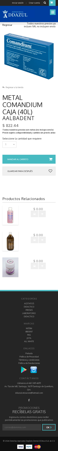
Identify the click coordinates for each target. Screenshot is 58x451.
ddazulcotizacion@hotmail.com (29, 393)
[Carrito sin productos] (52, 3)
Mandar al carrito (17, 159)
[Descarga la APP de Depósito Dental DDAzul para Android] (25, 369)
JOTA (29, 338)
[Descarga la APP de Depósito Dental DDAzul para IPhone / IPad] (33, 369)
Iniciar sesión (18, 3)
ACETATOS (29, 303)
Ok (48, 427)
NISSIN (29, 328)
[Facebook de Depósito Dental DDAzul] (29, 400)
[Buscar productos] (45, 3)
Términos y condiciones (29, 360)
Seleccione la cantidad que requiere (22, 138)
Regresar (7, 24)
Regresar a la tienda (14, 87)
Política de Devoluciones (29, 363)
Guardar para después (20, 171)
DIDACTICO (29, 307)
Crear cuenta (34, 3)
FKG (29, 335)
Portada (29, 353)
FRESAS (29, 310)
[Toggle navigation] (53, 12)
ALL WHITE (29, 341)
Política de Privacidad (29, 356)
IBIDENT (29, 331)
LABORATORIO (29, 313)
